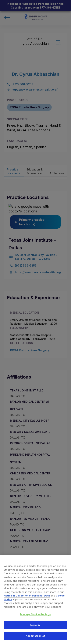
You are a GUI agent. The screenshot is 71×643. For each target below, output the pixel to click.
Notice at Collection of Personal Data (27, 595)
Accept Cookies (35, 635)
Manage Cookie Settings (35, 614)
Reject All (35, 624)
